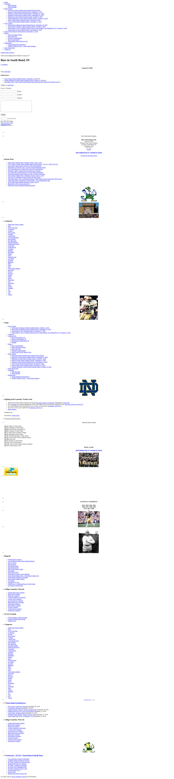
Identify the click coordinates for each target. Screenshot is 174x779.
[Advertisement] (88, 130)
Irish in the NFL (12, 36)
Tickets (89, 149)
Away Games (8, 23)
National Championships (15, 38)
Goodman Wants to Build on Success (18, 760)
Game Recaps (12, 247)
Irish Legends (12, 564)
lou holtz (10, 260)
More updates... (12, 409)
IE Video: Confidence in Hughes (17, 765)
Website (19, 98)
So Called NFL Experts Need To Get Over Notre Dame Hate (25, 172)
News (9, 265)
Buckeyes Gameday (13, 596)
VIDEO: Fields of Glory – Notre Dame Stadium (22, 46)
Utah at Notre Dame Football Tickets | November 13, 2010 (25, 22)
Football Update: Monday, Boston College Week (22, 714)
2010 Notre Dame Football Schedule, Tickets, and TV (23, 182)
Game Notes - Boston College (16, 713)
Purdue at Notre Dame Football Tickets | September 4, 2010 (25, 12)
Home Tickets (8, 9)
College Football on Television (17, 597)
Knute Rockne (12, 257)
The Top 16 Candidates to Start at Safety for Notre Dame (24, 177)
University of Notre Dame (15, 585)
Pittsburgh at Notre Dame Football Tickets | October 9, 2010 (25, 17)
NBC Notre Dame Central (15, 569)
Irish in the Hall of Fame (15, 35)
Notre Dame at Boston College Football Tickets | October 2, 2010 (26, 26)
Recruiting (11, 280)
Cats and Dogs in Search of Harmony (18, 759)
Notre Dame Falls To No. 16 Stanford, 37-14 (21, 716)
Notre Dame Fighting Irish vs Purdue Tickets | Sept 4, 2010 (25, 162)
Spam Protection (3, 125)
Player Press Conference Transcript (18, 706)
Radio (9, 276)
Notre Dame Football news (16, 703)
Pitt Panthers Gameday (14, 605)
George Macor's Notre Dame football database (21, 561)
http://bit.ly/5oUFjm (70, 404)
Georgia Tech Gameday (15, 599)
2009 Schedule (12, 5)
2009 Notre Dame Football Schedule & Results (21, 185)
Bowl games (11, 232)
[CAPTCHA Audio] (7, 123)
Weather (14, 342)
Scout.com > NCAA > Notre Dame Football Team (24, 755)
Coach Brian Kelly (13, 237)
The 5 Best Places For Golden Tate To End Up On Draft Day (25, 169)
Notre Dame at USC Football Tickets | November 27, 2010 (25, 30)
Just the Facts (12, 772)
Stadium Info (8, 43)
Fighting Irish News (13, 244)
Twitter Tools (15, 415)
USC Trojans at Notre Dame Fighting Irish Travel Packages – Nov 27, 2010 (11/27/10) (33, 164)
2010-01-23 (58, 406)
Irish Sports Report (13, 567)
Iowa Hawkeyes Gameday (15, 601)
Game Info (11, 246)
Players (10, 272)
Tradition (10, 288)
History (6, 33)
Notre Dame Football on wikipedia (18, 577)
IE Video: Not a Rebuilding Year (17, 767)
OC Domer (11, 581)
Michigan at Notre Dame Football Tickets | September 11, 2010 (26, 13)
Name (19, 91)
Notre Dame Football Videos (16, 579)
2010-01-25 (79, 404)
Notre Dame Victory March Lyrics (18, 41)
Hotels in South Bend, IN (19, 339)
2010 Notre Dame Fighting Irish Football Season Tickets (24, 10)
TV (9, 290)
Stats (9, 285)
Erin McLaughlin (13, 242)
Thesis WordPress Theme (19, 776)
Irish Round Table (13, 566)
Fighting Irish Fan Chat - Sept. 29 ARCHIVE (21, 711)
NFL (9, 267)
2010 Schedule (12, 7)
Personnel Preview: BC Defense (17, 764)
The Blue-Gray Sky (13, 582)
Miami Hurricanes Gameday (16, 602)
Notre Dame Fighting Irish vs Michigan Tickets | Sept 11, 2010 (26, 175)
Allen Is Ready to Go (14, 770)
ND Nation (11, 571)
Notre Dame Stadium (14, 268)
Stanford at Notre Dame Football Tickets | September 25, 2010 (26, 15)
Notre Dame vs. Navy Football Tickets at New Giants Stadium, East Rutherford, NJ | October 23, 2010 (37, 28)
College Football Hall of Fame (16, 619)
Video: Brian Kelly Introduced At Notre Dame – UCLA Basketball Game (29, 180)
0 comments (4, 64)
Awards (10, 231)
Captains (10, 234)
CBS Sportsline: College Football (17, 617)
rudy (9, 281)
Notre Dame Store (9, 48)
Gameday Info (12, 336)
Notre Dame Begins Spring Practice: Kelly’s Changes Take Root (26, 174)
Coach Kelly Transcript (14, 708)
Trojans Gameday (13, 607)
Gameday (11, 249)
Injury (9, 255)
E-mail (19, 94)
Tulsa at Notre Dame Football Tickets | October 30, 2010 (24, 20)
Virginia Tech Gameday (15, 609)
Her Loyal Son (12, 563)
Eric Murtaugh (12, 241)
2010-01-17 (39, 407)
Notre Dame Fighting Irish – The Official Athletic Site (23, 576)
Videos (10, 294)
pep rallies (11, 270)
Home (6, 2)
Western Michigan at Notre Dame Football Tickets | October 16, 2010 (28, 18)
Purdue (10, 275)
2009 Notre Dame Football (15, 224)
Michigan (10, 262)
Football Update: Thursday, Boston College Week (22, 710)
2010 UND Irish (12, 228)
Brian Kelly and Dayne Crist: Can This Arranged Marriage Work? (27, 167)
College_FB (15, 404)
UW (9, 293)
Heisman (10, 250)
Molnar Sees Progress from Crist (17, 773)
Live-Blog (11, 259)
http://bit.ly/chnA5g (41, 403)
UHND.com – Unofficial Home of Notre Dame (21, 584)
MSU (9, 263)
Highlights (11, 252)
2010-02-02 (66, 403)
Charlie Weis (11, 236)
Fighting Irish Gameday (7, 52)
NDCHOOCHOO (13, 572)
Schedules (7, 4)
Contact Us (7, 49)
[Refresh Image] (6, 124)
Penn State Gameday (14, 604)
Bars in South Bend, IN (18, 337)
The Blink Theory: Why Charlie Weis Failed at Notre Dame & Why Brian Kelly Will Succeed (31, 82)
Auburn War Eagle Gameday (16, 592)
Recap (10, 278)
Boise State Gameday (14, 594)
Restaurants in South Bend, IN (20, 341)
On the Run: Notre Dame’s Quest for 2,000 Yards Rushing (24, 166)
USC (9, 291)
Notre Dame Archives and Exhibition (18, 574)
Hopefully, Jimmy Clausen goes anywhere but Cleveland (24, 171)
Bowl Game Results (13, 39)
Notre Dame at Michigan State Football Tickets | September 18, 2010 (27, 25)
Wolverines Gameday (14, 610)
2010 (9, 226)
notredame (52, 403)
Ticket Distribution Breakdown (17, 44)
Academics (11, 229)
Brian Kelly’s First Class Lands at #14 (19, 184)
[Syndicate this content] (5, 703)
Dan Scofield (11, 239)
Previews (10, 273)
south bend (7, 71)
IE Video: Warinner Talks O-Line (17, 768)
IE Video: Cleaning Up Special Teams (19, 762)
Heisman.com (12, 621)
